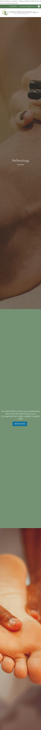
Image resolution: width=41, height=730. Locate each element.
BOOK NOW (20, 424)
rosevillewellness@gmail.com (28, 6)
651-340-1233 (13, 6)
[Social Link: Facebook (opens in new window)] (39, 6)
